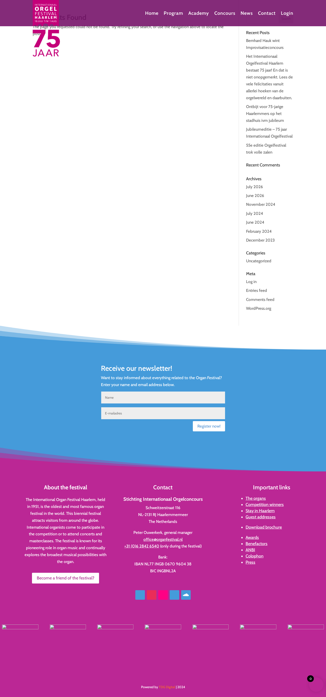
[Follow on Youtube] (174, 595)
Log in (251, 281)
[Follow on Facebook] (140, 595)
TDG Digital (167, 687)
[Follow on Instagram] (151, 595)
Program (173, 13)
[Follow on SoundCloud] (186, 595)
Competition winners (265, 504)
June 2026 (255, 195)
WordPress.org (258, 308)
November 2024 (260, 204)
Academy (198, 13)
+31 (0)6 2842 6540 (141, 546)
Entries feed (256, 290)
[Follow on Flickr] (163, 595)
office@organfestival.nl (163, 539)
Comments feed (260, 299)
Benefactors (257, 543)
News (247, 13)
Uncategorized (258, 260)
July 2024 (254, 213)
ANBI (250, 549)
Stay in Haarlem (260, 510)
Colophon (254, 556)
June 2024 (255, 222)
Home (151, 13)
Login (287, 13)
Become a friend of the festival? (65, 578)
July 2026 (254, 186)
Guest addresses (261, 517)
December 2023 (260, 240)
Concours (224, 13)
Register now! (209, 426)
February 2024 (259, 231)
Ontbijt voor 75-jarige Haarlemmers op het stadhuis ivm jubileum (265, 113)
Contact (267, 13)
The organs (256, 498)
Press (250, 562)
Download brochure (264, 527)
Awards (252, 537)
